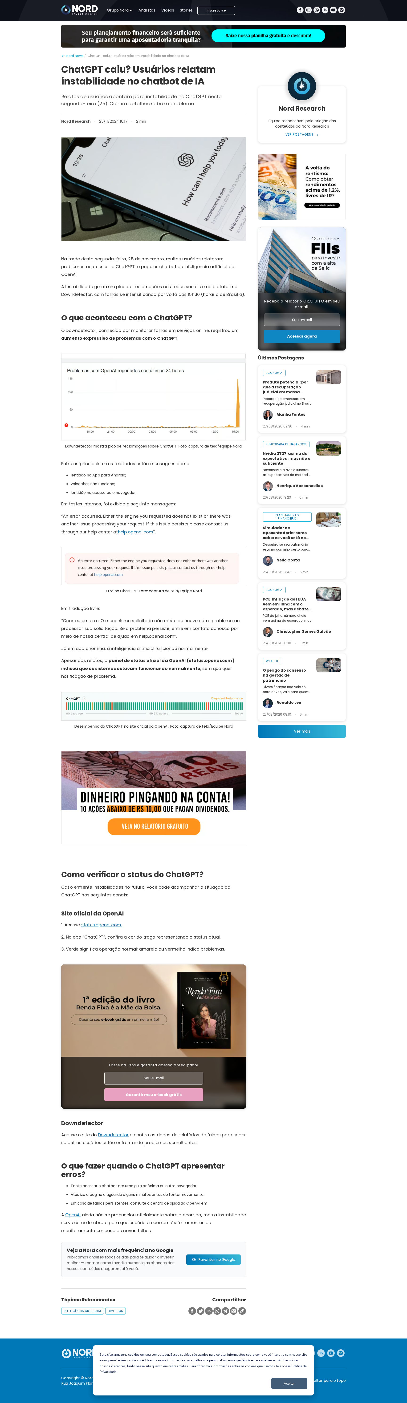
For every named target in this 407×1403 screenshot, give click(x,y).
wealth (272, 661)
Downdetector (113, 1135)
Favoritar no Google (216, 1259)
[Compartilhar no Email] (233, 1311)
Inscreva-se (216, 10)
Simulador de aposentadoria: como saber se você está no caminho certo (285, 532)
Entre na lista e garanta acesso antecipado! (154, 1065)
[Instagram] (308, 10)
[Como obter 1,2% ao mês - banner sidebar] (302, 187)
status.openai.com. (101, 925)
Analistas (146, 10)
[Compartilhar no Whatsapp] (217, 1311)
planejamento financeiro (287, 516)
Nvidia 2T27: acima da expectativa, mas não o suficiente (286, 458)
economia (274, 373)
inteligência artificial (83, 1311)
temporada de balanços (286, 444)
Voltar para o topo (328, 1381)
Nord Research (76, 121)
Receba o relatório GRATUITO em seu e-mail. (302, 304)
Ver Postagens (299, 135)
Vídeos (167, 10)
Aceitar (289, 1383)
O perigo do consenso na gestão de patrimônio (284, 675)
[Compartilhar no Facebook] (192, 1311)
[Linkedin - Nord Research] (321, 1353)
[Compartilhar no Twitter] (200, 1311)
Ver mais (302, 731)
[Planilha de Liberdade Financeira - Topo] (203, 36)
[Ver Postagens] (302, 86)
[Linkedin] (325, 10)
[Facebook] (300, 10)
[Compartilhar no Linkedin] (209, 1311)
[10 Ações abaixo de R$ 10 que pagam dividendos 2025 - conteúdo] (153, 797)
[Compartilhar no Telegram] (225, 1311)
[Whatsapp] (316, 10)
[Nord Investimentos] (79, 10)
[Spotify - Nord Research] (341, 1353)
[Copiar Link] (242, 1311)
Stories (186, 10)
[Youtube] (333, 10)
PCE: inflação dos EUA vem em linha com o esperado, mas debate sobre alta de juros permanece (286, 604)
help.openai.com (135, 532)
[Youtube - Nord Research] (331, 1353)
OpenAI (73, 1215)
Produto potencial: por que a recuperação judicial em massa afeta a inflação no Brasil (285, 387)
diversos (115, 1311)
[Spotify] (341, 10)
